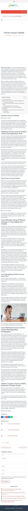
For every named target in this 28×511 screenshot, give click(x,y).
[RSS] (14, 1)
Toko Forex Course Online (8, 102)
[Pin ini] (7, 417)
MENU (24, 12)
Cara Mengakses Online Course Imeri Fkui (11, 105)
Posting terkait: (6, 112)
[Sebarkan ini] (2, 417)
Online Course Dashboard (14, 423)
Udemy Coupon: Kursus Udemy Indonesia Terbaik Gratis (13, 109)
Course (7, 442)
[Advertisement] (14, 52)
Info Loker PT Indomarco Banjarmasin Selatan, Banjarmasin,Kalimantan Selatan (11, 489)
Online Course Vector (13, 435)
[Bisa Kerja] (14, 5)
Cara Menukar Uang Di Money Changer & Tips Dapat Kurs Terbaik (13, 104)
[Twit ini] (4, 417)
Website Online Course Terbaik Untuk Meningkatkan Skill (13, 100)
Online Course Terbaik (7, 99)
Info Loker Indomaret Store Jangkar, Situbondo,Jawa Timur (14, 498)
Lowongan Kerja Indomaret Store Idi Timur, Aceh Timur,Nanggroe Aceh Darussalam (11, 501)
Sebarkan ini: (6, 111)
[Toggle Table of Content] (24, 97)
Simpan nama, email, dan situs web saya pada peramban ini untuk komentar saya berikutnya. (13, 477)
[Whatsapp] (12, 417)
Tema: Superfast (19, 508)
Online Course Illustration (13, 429)
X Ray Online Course (23, 447)
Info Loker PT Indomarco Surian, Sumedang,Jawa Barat (14, 496)
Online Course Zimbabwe (6, 447)
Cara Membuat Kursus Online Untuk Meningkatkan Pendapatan (12, 108)
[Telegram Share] (9, 417)
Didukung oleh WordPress (10, 508)
